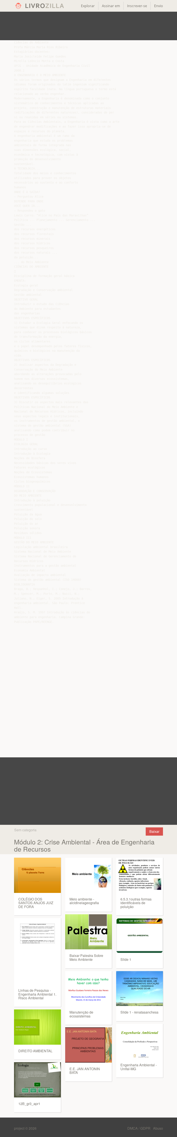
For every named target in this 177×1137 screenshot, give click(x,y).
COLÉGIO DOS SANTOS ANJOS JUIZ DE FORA (35, 903)
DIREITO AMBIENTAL (35, 1050)
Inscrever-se (137, 5)
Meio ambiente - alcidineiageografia (84, 901)
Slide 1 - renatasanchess (139, 1012)
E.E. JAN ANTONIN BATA (85, 1070)
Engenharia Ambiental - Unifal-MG (138, 1066)
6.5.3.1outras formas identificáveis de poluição (136, 903)
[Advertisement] (88, 26)
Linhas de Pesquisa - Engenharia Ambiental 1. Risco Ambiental (37, 994)
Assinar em (111, 5)
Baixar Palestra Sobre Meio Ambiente (86, 957)
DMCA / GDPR (139, 1128)
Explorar (88, 5)
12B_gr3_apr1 (29, 1103)
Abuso (158, 1128)
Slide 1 (125, 959)
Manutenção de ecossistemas (81, 1014)
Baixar (154, 831)
